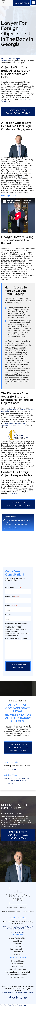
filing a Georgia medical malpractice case (13, 424)
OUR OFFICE (8, 783)
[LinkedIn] (17, 998)
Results (17, 946)
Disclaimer (29, 992)
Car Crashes (17, 964)
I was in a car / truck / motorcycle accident (14, 626)
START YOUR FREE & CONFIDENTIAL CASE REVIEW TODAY (18, 747)
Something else (12, 635)
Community (18, 952)
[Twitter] (21, 998)
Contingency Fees (17, 949)
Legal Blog (17, 941)
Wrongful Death (17, 977)
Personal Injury (17, 961)
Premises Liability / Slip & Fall (17, 972)
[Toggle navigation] (33, 2)
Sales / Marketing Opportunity (18, 633)
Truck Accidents (17, 966)
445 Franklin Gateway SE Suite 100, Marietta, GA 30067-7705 (17, 779)
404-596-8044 (22, 3)
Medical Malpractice (14, 631)
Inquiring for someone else (16, 629)
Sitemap (17, 954)
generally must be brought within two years (18, 411)
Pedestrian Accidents (17, 975)
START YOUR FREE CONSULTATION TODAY (17, 111)
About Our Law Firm (17, 938)
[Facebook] (10, 998)
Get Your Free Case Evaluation (13, 1005)
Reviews (17, 944)
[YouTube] (25, 998)
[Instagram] (13, 998)
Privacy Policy (8, 992)
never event (26, 177)
